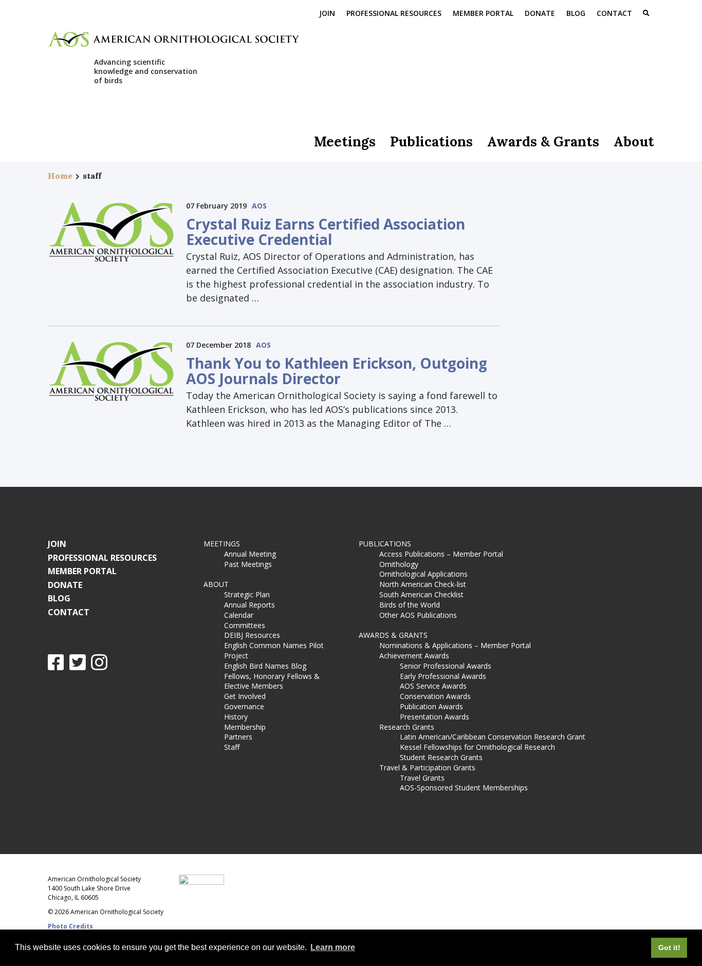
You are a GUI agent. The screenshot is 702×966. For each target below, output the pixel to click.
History (236, 717)
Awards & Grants (543, 141)
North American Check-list (422, 584)
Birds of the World (409, 605)
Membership (245, 727)
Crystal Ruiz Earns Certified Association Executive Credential (325, 231)
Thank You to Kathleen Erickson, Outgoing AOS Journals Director (336, 370)
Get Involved (245, 696)
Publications (431, 141)
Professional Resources (393, 13)
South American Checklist (421, 594)
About (634, 141)
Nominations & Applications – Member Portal (455, 645)
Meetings (345, 141)
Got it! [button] (669, 947)
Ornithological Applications (423, 574)
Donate (540, 13)
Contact (614, 13)
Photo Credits (70, 926)
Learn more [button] (332, 947)
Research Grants (406, 727)
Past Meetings (248, 564)
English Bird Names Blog (265, 666)
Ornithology (398, 564)
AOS (259, 206)
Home (60, 176)
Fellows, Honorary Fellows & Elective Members (272, 681)
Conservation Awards (435, 696)
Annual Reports (249, 605)
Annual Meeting (250, 554)
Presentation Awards (434, 717)
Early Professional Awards (443, 676)
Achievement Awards (414, 655)
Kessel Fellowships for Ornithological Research (477, 747)
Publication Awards (431, 706)
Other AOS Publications (418, 615)
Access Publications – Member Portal (441, 554)
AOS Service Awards (433, 686)
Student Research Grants (441, 757)
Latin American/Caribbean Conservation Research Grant (494, 737)
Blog (575, 13)
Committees (244, 625)
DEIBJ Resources (252, 635)
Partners (238, 737)
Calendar (238, 615)
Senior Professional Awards (445, 666)
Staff (231, 747)
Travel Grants (422, 778)
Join (327, 13)
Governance (244, 706)
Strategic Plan (247, 594)
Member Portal (483, 13)
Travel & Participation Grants (427, 767)
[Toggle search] (646, 14)
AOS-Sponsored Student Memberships (464, 787)
